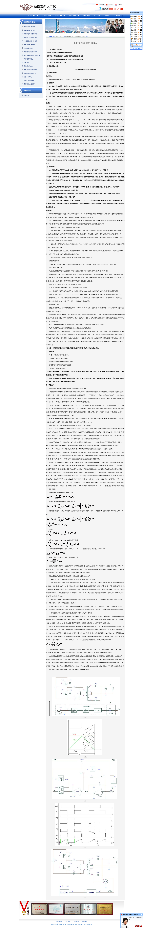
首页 (22, 15)
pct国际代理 (46, 15)
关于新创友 (59, 921)
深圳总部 (26, 95)
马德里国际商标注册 (30, 73)
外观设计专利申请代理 (30, 37)
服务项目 (86, 15)
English (120, 4)
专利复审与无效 (28, 48)
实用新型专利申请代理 (30, 34)
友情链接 (84, 921)
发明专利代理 (33, 15)
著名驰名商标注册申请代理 (32, 55)
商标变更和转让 (28, 59)
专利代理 (68, 36)
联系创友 (117, 15)
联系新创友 (68, 921)
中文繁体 (110, 4)
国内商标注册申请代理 (30, 52)
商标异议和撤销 (28, 66)
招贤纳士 (76, 921)
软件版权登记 (28, 77)
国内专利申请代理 (29, 27)
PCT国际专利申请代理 (30, 41)
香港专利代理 (60, 15)
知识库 (107, 15)
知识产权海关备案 (29, 80)
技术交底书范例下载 (78, 36)
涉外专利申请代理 (29, 44)
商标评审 (26, 62)
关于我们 (97, 15)
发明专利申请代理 (29, 30)
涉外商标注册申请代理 (30, 70)
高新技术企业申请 (29, 84)
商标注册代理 (74, 15)
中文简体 (101, 4)
